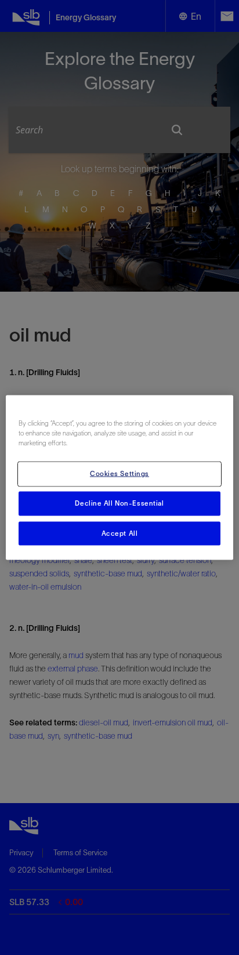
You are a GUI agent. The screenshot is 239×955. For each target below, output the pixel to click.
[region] (119, 477)
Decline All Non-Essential (119, 502)
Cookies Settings (119, 473)
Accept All (120, 532)
